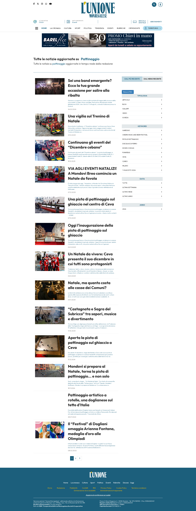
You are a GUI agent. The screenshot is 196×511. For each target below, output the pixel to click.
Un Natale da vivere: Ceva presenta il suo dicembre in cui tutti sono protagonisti (91, 259)
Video (124, 113)
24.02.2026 (72, 109)
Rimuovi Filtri (127, 92)
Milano (125, 166)
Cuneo (125, 161)
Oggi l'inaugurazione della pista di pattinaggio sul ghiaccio (90, 230)
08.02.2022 (72, 451)
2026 (124, 209)
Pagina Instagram (43, 3)
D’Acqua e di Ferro (129, 144)
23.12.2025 (72, 135)
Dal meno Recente (152, 79)
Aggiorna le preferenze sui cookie (98, 495)
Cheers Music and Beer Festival (135, 135)
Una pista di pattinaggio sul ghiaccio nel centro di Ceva (91, 201)
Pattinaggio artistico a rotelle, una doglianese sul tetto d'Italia (90, 400)
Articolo (126, 100)
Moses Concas (128, 148)
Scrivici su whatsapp (47, 3)
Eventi (74, 22)
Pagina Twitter (39, 3)
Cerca (154, 4)
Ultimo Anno (127, 196)
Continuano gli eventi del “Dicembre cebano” (89, 145)
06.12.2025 (72, 247)
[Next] (80, 458)
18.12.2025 (71, 161)
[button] (160, 4)
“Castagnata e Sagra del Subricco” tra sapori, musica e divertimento (92, 314)
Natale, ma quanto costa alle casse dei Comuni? (89, 285)
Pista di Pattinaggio (130, 139)
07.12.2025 (72, 192)
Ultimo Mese (127, 192)
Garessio (126, 130)
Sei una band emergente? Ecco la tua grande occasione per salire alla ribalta (90, 88)
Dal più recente (132, 79)
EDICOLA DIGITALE (142, 22)
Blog (124, 104)
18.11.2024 (71, 388)
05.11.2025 (72, 300)
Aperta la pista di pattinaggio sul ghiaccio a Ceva (90, 342)
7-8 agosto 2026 (129, 170)
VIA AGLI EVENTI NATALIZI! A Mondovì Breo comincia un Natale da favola (92, 173)
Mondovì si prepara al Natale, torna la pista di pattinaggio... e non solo (88, 371)
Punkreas (126, 152)
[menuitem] (44, 28)
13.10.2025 (72, 331)
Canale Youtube (50, 3)
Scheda (125, 118)
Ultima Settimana (129, 187)
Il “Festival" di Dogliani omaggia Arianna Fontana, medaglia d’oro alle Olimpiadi (91, 431)
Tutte (124, 183)
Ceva (124, 157)
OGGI (41, 22)
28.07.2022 (72, 417)
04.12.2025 (72, 276)
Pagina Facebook (35, 3)
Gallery (125, 109)
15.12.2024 (71, 360)
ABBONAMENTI (156, 22)
